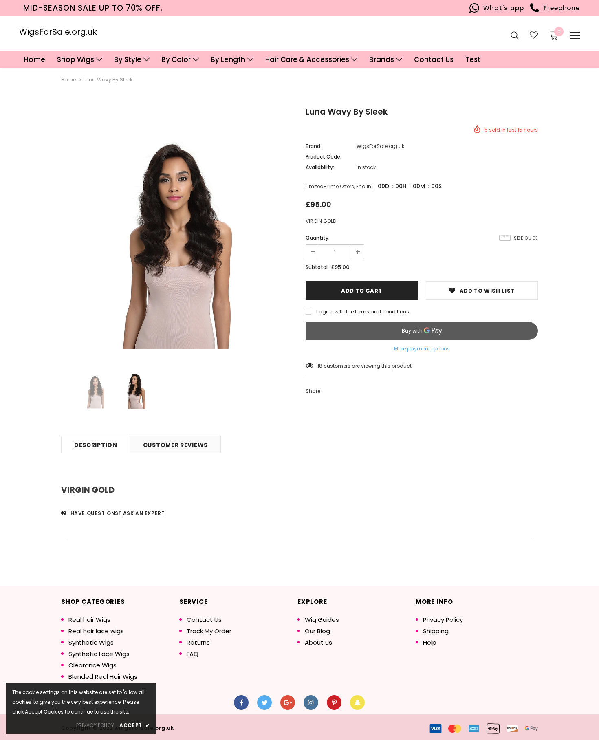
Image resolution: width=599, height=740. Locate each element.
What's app (502, 8)
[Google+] (287, 702)
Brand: (314, 146)
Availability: (320, 167)
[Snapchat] (357, 702)
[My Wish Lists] (534, 35)
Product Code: (323, 156)
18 (319, 365)
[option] (177, 231)
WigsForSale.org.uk (58, 32)
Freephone (560, 8)
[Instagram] (311, 702)
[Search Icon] (515, 35)
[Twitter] (264, 702)
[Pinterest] (334, 702)
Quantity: (318, 237)
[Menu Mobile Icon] (575, 35)
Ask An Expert (144, 513)
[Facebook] (241, 702)
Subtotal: (317, 267)
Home (68, 79)
